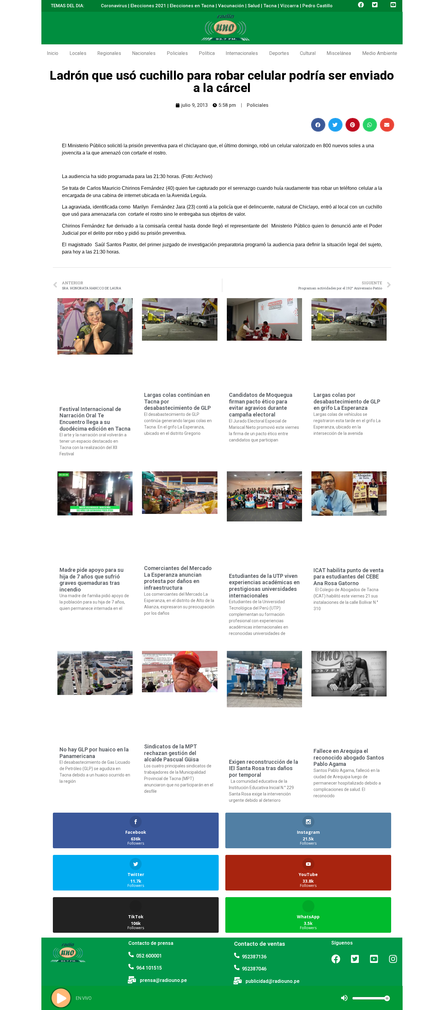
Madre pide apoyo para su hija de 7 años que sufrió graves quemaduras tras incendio (92, 580)
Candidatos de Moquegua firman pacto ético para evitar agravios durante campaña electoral (260, 405)
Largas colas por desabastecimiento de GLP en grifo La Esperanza (347, 401)
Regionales (109, 53)
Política (207, 53)
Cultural (308, 53)
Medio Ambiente (379, 53)
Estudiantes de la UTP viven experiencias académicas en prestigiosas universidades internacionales (264, 586)
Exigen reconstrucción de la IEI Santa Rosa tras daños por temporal (263, 768)
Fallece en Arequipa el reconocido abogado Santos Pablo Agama (349, 757)
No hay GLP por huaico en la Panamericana (94, 752)
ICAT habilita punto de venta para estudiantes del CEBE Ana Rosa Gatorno (349, 576)
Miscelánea (339, 53)
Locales (77, 53)
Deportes (279, 53)
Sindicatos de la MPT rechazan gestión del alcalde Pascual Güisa (171, 753)
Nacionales (144, 53)
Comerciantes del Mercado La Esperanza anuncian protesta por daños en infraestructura (178, 578)
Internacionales (242, 53)
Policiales (177, 53)
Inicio (52, 53)
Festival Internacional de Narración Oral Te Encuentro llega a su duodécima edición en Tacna (95, 419)
